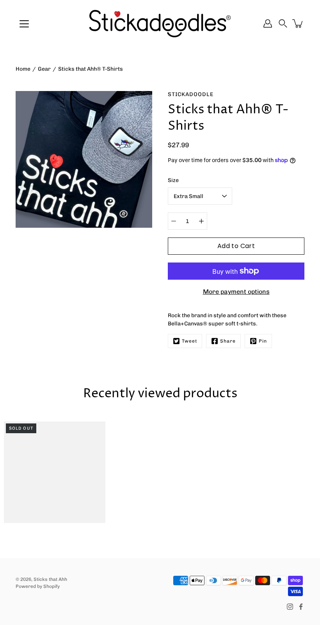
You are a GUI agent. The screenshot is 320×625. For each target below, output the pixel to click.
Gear (44, 69)
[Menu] (24, 24)
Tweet (189, 341)
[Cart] (298, 23)
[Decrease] (174, 221)
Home (23, 69)
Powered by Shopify (38, 586)
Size (173, 180)
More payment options (236, 291)
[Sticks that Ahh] (160, 23)
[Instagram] (289, 607)
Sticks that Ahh (50, 579)
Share (228, 341)
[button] (283, 23)
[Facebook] (300, 607)
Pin (263, 341)
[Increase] (201, 221)
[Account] (267, 23)
